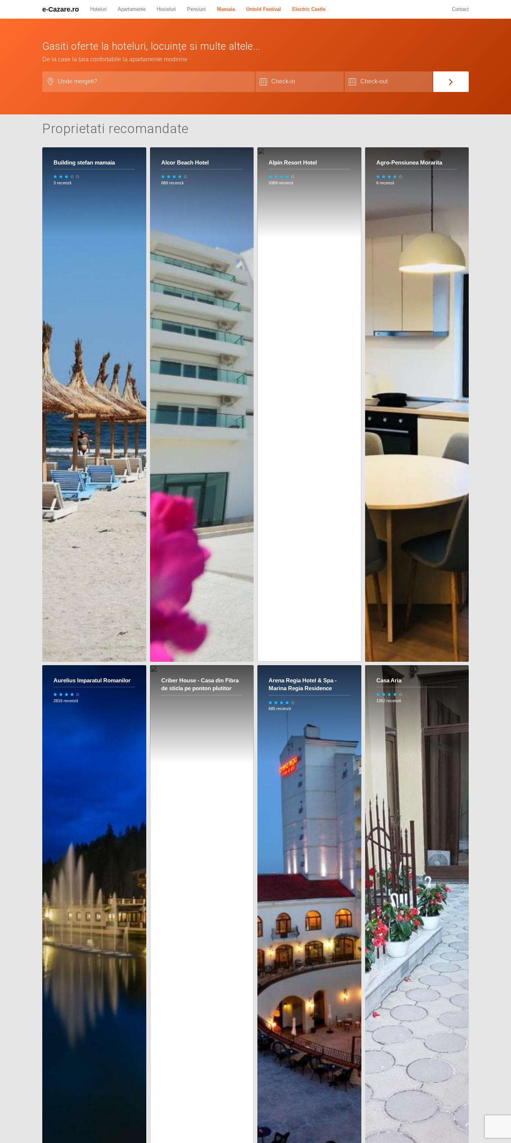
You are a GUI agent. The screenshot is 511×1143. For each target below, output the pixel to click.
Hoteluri (98, 9)
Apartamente (132, 9)
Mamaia (226, 9)
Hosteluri (166, 9)
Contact (460, 9)
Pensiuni (196, 9)
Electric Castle (308, 9)
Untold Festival (263, 9)
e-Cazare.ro (60, 9)
